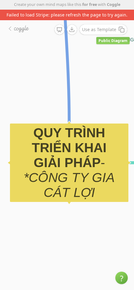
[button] (121, 278)
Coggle (113, 4)
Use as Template (99, 29)
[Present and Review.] (60, 30)
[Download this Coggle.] (72, 30)
